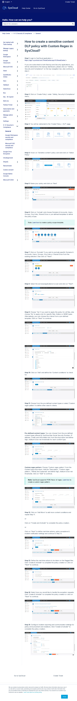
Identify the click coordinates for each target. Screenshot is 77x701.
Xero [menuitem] (4, 81)
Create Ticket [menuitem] (58, 676)
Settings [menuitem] (6, 121)
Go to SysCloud (39, 8)
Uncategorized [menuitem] (8, 158)
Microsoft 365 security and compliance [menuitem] (10, 146)
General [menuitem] (8, 131)
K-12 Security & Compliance (23, 33)
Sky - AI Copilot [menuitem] (8, 97)
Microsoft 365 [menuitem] (8, 67)
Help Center (26, 8)
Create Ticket (70, 2)
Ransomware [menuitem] (7, 166)
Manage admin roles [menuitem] (8, 116)
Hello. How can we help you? (17, 20)
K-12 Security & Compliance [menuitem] (8, 126)
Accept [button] (64, 696)
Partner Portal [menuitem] (7, 105)
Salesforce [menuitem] (6, 89)
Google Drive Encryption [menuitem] (7, 153)
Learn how (35, 222)
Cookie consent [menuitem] (8, 170)
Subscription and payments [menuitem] (8, 110)
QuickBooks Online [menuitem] (7, 76)
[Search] (73, 24)
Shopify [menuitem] (5, 162)
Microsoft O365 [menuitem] (8, 180)
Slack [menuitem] (5, 71)
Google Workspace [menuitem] (7, 56)
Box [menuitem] (4, 93)
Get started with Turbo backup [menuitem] (8, 43)
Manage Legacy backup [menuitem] (8, 49)
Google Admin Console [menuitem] (7, 175)
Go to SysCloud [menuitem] (19, 676)
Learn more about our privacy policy (32, 692)
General (38, 33)
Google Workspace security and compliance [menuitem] (11, 137)
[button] (17, 42)
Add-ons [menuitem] (6, 101)
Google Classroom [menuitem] (6, 62)
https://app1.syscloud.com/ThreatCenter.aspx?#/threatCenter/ (45, 60)
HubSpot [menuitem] (6, 85)
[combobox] (36, 24)
